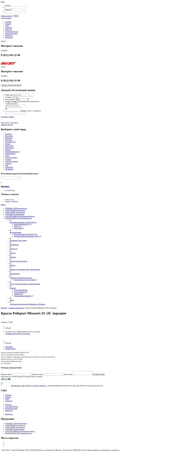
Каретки (13, 257)
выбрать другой (7, 125)
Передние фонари (20, 290)
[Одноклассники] (7, 379)
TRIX (16, 226)
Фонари (13, 288)
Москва (8, 150)
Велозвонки (14, 245)
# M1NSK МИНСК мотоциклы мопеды (20, 216)
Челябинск (9, 169)
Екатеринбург (10, 142)
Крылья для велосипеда (18, 261)
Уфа (6, 165)
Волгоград (9, 136)
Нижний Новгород (12, 152)
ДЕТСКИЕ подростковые (14, 214)
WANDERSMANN (21, 224)
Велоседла (13, 249)
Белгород (8, 134)
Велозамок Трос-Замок (18, 240)
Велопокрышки (15, 232)
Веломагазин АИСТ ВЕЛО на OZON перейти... (29, 386)
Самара (8, 159)
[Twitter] (5, 379)
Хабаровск (9, 167)
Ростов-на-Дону (11, 157)
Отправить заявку (7, 117)
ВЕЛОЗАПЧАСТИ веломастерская (18, 218)
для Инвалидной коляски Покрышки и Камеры (27, 304)
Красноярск (9, 148)
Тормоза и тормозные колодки (21, 278)
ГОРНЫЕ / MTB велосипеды (16, 208)
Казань (7, 144)
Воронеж (8, 138)
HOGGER (18, 228)
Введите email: (37, 374)
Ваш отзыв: (68, 374)
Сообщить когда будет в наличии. (17, 334)
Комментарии (10, 349)
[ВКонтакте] (2, 379)
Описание (9, 347)
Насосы (12, 265)
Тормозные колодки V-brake (24, 280)
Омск (7, 155)
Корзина (7, 201)
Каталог (4, 308)
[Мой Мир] (9, 379)
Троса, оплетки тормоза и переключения (25, 284)
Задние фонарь (19, 292)
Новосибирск (10, 154)
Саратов (8, 163)
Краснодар (9, 146)
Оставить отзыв (99, 374)
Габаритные (18, 294)
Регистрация (6, 18)
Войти (16, 16)
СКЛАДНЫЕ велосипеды (15, 212)
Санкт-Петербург (11, 161)
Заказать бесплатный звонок (11, 85)
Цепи (12, 300)
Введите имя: (6, 374)
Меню (3, 205)
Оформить (15, 201)
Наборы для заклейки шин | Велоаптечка (25, 269)
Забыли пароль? (7, 16)
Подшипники (15, 274)
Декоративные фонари (22, 296)
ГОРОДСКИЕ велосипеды (15, 210)
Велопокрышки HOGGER (24, 234)
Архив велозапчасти (16, 308)
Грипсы (12, 253)
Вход (3, 2)
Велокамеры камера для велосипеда (23, 222)
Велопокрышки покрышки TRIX (26, 236)
